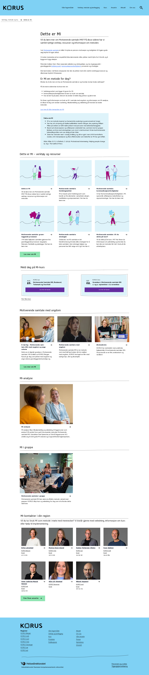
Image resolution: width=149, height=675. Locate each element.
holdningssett (56, 66)
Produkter (51, 639)
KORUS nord (80, 585)
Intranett (79, 645)
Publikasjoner (52, 642)
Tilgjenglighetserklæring (120, 666)
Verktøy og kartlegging (55, 633)
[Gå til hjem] (13, 7)
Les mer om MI (30, 254)
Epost (23, 553)
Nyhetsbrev (80, 642)
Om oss (78, 633)
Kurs (49, 636)
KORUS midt (107, 551)
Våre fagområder (53, 631)
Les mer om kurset (45, 290)
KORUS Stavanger (54, 585)
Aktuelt (78, 631)
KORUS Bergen (25, 551)
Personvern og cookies (119, 664)
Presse (78, 639)
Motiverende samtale (50, 50)
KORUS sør (79, 551)
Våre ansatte (80, 636)
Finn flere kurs (26, 299)
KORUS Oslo (52, 551)
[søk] (141, 8)
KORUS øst (24, 587)
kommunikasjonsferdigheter (71, 66)
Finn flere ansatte (31, 598)
